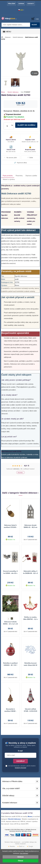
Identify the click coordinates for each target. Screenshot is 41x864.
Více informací (24, 853)
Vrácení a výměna (9, 179)
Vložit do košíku (26, 125)
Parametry (19, 175)
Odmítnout (20, 857)
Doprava (21, 3)
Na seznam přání (10, 157)
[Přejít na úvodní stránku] (2, 37)
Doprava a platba (31, 175)
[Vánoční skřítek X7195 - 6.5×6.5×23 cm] (30, 695)
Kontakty (31, 3)
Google (30, 846)
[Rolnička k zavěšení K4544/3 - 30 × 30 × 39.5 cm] (10, 649)
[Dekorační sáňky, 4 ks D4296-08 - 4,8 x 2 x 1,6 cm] (30, 557)
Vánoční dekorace (12, 92)
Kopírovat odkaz (20, 163)
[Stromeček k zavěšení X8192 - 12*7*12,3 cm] (10, 695)
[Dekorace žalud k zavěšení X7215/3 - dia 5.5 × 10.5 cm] (10, 511)
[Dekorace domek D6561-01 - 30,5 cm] (30, 511)
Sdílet (30, 157)
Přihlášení (11, 3)
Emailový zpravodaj (20, 767)
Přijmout (20, 860)
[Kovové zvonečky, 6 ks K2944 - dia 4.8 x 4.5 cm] (10, 557)
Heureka (11, 846)
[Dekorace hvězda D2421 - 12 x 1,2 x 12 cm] (10, 603)
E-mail (20, 751)
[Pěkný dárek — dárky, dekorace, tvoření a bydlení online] (10, 18)
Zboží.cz (20, 846)
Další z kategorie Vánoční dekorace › (20, 493)
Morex (3, 92)
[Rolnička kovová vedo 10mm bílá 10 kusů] (30, 649)
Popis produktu (8, 175)
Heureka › (20, 472)
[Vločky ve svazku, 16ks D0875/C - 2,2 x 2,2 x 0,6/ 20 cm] (30, 603)
